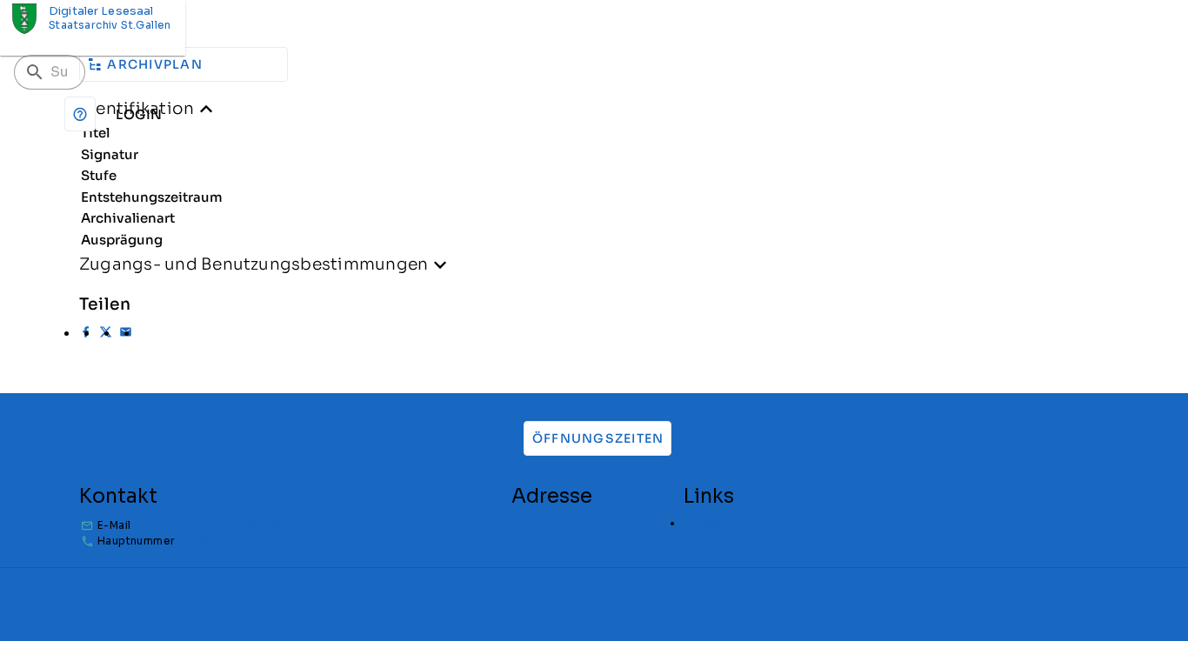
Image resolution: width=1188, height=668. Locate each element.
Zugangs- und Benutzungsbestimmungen (253, 264)
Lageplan (708, 523)
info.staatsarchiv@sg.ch (244, 524)
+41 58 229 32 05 (224, 540)
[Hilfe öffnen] (80, 114)
